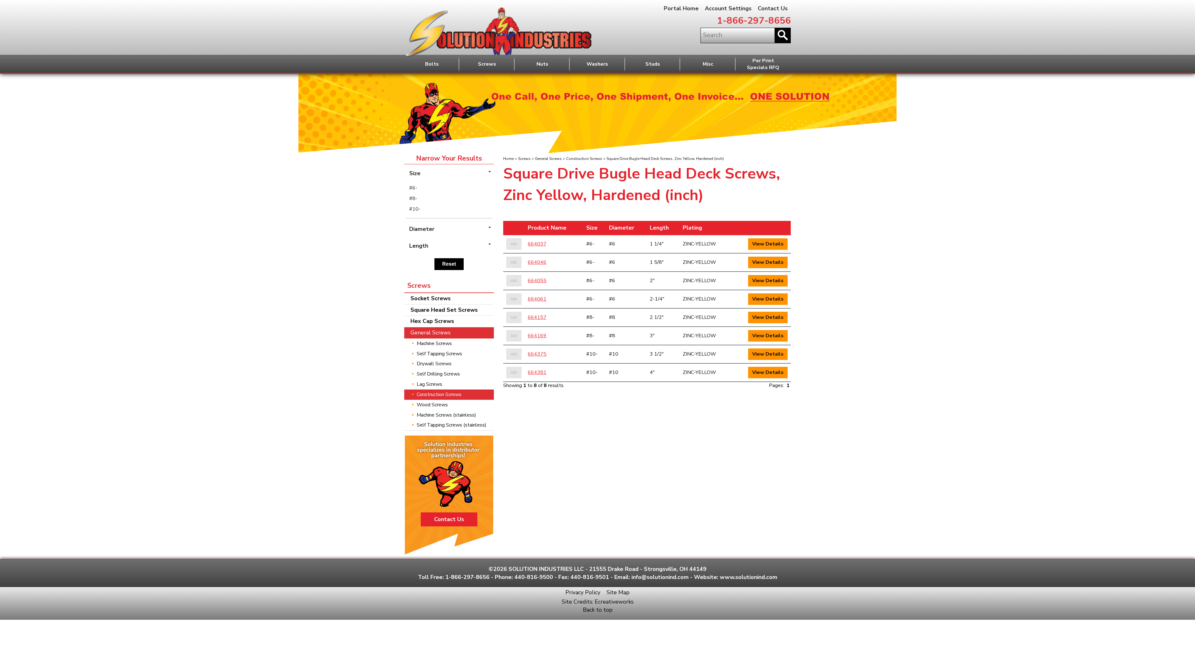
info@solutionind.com (660, 577)
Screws (487, 64)
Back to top (597, 610)
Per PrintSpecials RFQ (763, 64)
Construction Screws (584, 158)
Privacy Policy (582, 592)
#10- (414, 209)
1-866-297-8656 (754, 20)
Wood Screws (432, 404)
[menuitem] (449, 188)
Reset (449, 264)
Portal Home (681, 8)
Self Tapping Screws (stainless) (451, 425)
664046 (537, 262)
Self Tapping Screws (439, 353)
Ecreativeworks (614, 601)
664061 (537, 299)
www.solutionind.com (748, 577)
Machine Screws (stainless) (446, 415)
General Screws (548, 158)
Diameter (621, 227)
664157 (537, 317)
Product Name (547, 227)
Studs (652, 64)
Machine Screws (434, 343)
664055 (537, 280)
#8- (413, 198)
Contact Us (773, 8)
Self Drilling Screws (438, 374)
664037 (537, 243)
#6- (413, 187)
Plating (692, 227)
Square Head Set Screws (444, 310)
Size (592, 227)
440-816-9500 (533, 577)
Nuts (542, 64)
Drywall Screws (434, 363)
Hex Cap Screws (432, 321)
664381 (537, 372)
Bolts (432, 64)
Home (508, 158)
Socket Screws (430, 298)
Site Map (618, 592)
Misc (708, 64)
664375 (537, 354)
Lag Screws (429, 384)
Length (659, 227)
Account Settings (728, 8)
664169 (537, 335)
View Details (768, 243)
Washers (597, 64)
